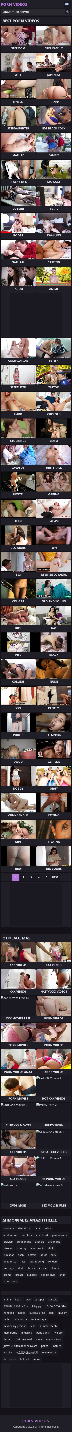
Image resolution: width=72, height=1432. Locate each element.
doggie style (48, 1274)
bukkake (32, 1274)
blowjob (8, 1241)
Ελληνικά (67, 4)
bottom (32, 1255)
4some (43, 1268)
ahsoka (7, 1352)
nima (39, 1339)
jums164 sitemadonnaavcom (20, 1345)
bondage (8, 1228)
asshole (39, 1241)
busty (31, 1268)
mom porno (10, 1332)
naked (21, 1312)
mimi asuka (20, 1319)
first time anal (24, 1339)
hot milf (24, 1359)
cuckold (52, 1299)
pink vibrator (59, 1235)
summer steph (48, 1326)
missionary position (14, 1326)
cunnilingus (24, 1241)
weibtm (59, 1332)
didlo (51, 1248)
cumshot (8, 1255)
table (6, 1319)
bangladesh (43, 1332)
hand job (8, 1312)
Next (55, 877)
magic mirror (54, 1339)
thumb (7, 1339)
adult (44, 1255)
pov (28, 1299)
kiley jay (36, 1306)
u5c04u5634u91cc (56, 1306)
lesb (33, 1326)
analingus (54, 1241)
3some (7, 1274)
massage (8, 1268)
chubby (21, 1248)
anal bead (42, 1235)
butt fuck (26, 1235)
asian (48, 1228)
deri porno (9, 1359)
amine (7, 1299)
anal (38, 1228)
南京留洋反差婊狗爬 (27, 1352)
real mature (49, 1352)
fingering (26, 1332)
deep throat (10, 1261)
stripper (39, 1299)
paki (51, 1312)
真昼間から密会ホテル (15, 1306)
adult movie (10, 1235)
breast (19, 1274)
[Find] (67, 11)
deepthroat (24, 1228)
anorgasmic (37, 1248)
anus (62, 1274)
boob (21, 1255)
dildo (21, 1268)
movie (36, 1359)
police (44, 1345)
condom (52, 1261)
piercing (8, 1248)
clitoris (55, 1268)
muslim (62, 1312)
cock (53, 1255)
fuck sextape (38, 1319)
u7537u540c (10, 1281)
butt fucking (37, 1261)
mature (56, 1345)
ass (23, 1261)
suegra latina (37, 1312)
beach (18, 1299)
